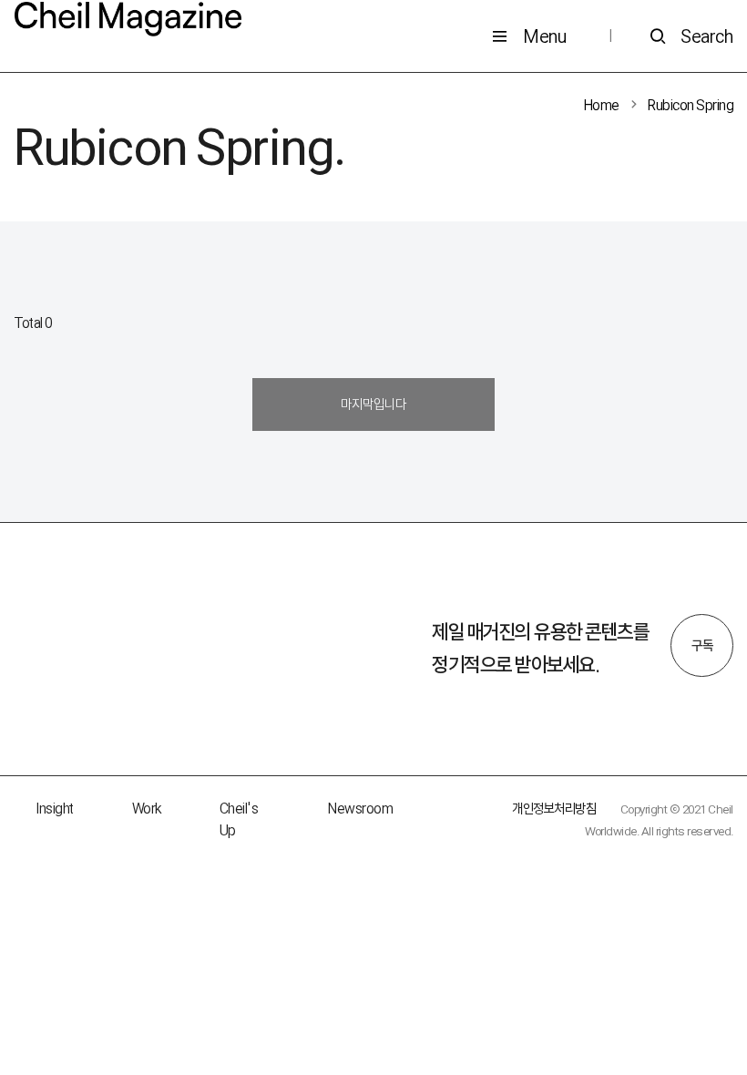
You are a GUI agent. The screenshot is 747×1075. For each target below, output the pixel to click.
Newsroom (360, 808)
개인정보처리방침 (554, 808)
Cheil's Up (239, 819)
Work (146, 808)
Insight (55, 808)
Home (601, 105)
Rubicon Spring (690, 105)
